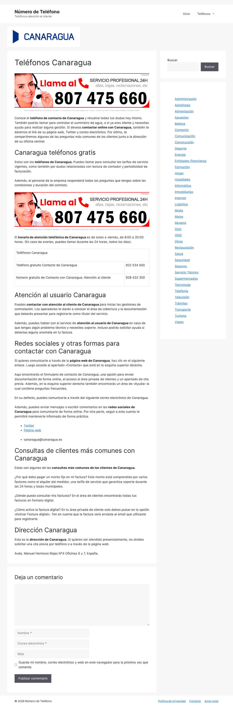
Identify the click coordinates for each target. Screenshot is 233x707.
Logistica (181, 204)
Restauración (184, 247)
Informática (183, 186)
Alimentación (184, 111)
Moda (179, 210)
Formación (182, 167)
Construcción (184, 142)
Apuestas (182, 117)
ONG (178, 235)
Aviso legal (211, 701)
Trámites (181, 303)
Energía (180, 155)
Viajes (179, 322)
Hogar (179, 173)
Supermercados (186, 278)
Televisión (182, 297)
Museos (180, 223)
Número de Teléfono (37, 11)
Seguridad (182, 260)
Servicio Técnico (186, 272)
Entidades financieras (190, 161)
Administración (186, 99)
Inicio (186, 13)
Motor (179, 216)
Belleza (180, 124)
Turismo (180, 316)
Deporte (181, 148)
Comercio (182, 130)
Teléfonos (203, 13)
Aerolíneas (182, 105)
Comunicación (185, 136)
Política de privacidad (172, 701)
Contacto (195, 701)
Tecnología (183, 285)
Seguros (181, 266)
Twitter (29, 425)
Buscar (172, 60)
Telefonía (181, 291)
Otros (179, 241)
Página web (32, 430)
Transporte (183, 309)
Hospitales (182, 179)
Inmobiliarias (184, 192)
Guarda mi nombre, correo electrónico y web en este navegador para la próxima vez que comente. (83, 665)
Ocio (178, 229)
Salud (179, 254)
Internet (180, 198)
